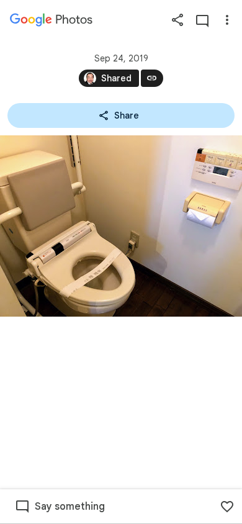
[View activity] (202, 19)
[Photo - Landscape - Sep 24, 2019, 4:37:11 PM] (121, 226)
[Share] (177, 19)
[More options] (227, 19)
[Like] (227, 507)
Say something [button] (70, 506)
